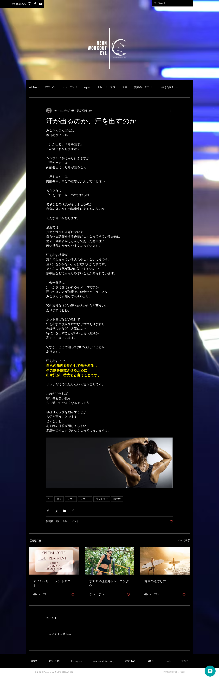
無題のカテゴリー (144, 87)
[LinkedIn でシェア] (64, 510)
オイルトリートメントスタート (53, 583)
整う (59, 499)
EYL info (50, 87)
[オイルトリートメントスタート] (54, 561)
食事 (124, 87)
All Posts (33, 87)
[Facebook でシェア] (47, 510)
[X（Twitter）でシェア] (56, 510)
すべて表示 (184, 540)
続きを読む (168, 87)
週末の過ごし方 (155, 581)
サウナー (85, 499)
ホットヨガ (102, 499)
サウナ (70, 499)
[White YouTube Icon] (41, 4)
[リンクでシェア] (73, 510)
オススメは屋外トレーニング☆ (109, 583)
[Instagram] (29, 4)
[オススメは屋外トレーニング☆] (109, 561)
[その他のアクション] (171, 111)
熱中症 (117, 499)
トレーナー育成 (106, 87)
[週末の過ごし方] (165, 561)
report (87, 87)
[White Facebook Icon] (35, 4)
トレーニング (69, 87)
